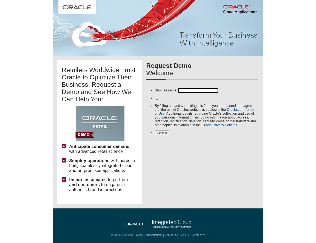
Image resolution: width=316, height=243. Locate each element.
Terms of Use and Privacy (126, 235)
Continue (161, 132)
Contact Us (172, 235)
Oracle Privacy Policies (219, 125)
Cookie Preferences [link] (193, 235)
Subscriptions (153, 235)
